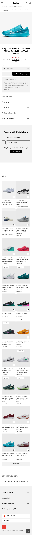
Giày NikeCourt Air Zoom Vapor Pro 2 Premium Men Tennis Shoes (7, 340)
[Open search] (4, 143)
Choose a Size (5, 65)
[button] (2, 3)
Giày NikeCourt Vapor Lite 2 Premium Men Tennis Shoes (21, 312)
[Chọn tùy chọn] (13, 196)
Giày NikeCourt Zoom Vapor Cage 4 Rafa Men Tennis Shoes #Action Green (21, 395)
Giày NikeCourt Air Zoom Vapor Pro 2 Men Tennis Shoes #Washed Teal (7, 258)
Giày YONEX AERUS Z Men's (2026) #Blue (7, 200)
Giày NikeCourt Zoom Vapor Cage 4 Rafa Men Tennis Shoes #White (21, 367)
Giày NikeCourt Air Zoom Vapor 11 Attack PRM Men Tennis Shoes (7, 312)
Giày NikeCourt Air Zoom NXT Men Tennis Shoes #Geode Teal (21, 285)
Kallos (21, 530)
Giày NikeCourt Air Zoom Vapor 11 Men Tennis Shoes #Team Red (21, 450)
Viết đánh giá (15, 152)
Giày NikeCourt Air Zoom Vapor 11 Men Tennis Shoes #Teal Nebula (6, 450)
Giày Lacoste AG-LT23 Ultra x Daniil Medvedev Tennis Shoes (7, 228)
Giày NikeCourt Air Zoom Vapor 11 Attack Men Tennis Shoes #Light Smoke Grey (21, 229)
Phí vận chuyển (15, 59)
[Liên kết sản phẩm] (8, 194)
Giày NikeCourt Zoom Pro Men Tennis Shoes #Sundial (21, 339)
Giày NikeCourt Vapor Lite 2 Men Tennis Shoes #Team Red (7, 423)
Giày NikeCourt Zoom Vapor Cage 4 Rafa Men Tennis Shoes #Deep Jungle (7, 395)
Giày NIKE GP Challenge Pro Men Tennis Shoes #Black (21, 201)
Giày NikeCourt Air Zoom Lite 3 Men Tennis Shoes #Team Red (21, 423)
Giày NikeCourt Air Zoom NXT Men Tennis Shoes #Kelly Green (7, 285)
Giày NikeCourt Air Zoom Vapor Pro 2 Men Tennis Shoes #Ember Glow (21, 258)
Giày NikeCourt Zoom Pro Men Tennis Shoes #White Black (7, 367)
